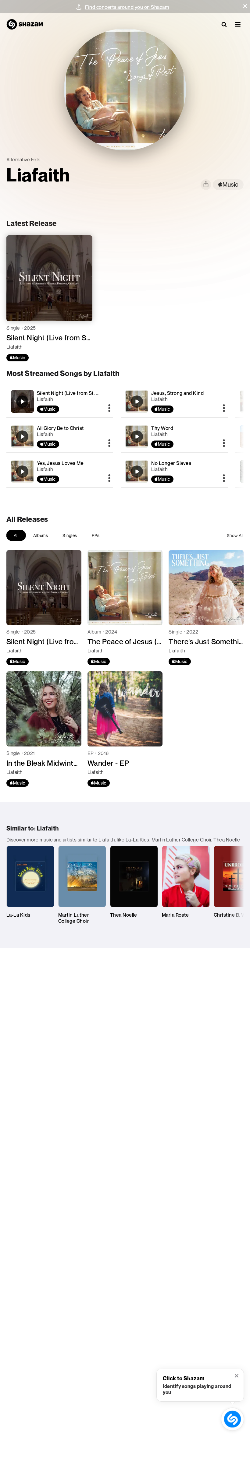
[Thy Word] (174, 436)
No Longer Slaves (171, 463)
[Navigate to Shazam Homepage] (24, 24)
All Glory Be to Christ (60, 428)
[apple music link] (228, 184)
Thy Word (162, 428)
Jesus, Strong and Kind (177, 393)
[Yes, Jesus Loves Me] (59, 471)
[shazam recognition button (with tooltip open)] (232, 1419)
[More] (109, 408)
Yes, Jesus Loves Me (60, 463)
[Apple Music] (17, 357)
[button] (245, 6)
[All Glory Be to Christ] (59, 436)
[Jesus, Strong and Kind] (174, 401)
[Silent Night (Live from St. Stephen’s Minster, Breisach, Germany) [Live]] (59, 401)
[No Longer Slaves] (174, 471)
